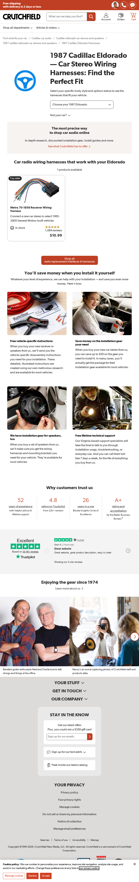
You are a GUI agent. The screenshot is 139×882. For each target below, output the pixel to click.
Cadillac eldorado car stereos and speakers (80, 38)
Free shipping (22, 5)
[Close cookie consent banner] (134, 864)
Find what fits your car (15, 38)
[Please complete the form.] (89, 736)
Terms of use (61, 840)
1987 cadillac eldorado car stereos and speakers (30, 43)
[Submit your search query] (91, 16)
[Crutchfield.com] (22, 16)
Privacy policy (69, 792)
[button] (134, 636)
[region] (69, 637)
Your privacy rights (69, 799)
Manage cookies (69, 807)
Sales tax (44, 840)
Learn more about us (68, 588)
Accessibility (79, 840)
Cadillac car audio (41, 38)
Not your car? (58, 115)
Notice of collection (70, 821)
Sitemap (94, 840)
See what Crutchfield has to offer (68, 146)
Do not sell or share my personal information (69, 814)
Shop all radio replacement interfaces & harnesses (69, 260)
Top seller (15, 178)
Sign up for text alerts (67, 752)
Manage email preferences (69, 828)
